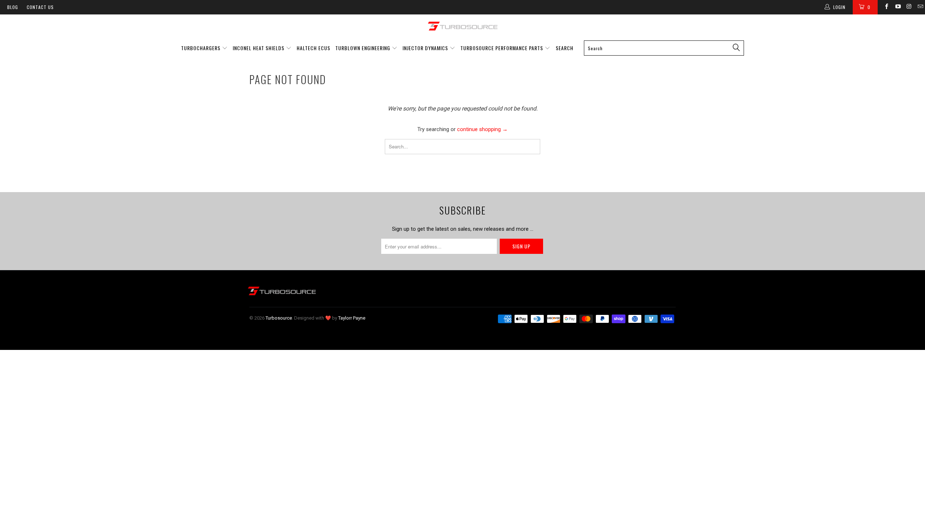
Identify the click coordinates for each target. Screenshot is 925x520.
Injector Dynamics (425, 48)
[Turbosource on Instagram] (909, 7)
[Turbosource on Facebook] (886, 7)
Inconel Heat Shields (258, 48)
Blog (12, 7)
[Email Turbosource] (920, 7)
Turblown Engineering (362, 48)
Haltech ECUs (313, 48)
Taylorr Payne (351, 318)
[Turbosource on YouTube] (897, 7)
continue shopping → (482, 129)
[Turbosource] (462, 26)
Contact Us (40, 7)
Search (564, 48)
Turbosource (279, 318)
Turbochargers (200, 48)
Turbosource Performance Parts (502, 48)
